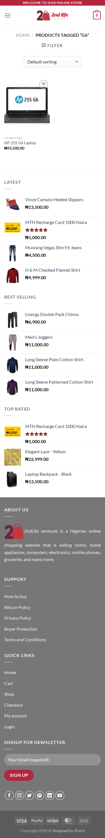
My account (15, 715)
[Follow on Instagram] (19, 795)
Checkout (13, 705)
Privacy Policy (17, 618)
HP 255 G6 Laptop (20, 143)
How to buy (15, 596)
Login (9, 726)
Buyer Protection (20, 628)
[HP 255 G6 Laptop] (27, 106)
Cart (8, 683)
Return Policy (17, 607)
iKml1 (79, 830)
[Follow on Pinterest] (39, 795)
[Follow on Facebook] (9, 795)
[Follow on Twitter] (29, 795)
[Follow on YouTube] (59, 795)
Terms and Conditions (25, 639)
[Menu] (7, 15)
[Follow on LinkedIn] (49, 795)
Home (23, 35)
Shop (9, 694)
